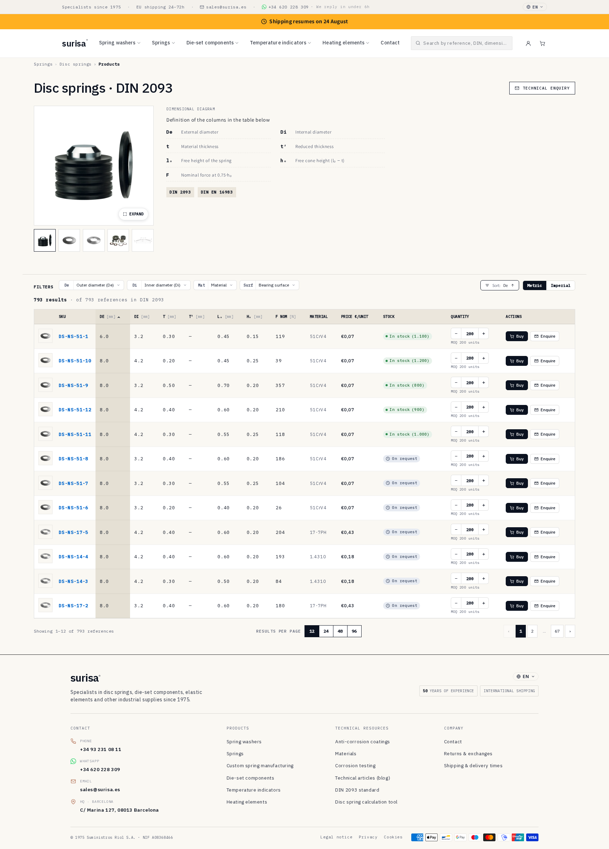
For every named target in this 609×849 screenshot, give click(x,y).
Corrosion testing (355, 765)
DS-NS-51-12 (75, 409)
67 (557, 631)
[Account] (528, 43)
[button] (461, 43)
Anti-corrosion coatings (362, 741)
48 (340, 631)
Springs (161, 42)
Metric (534, 285)
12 (311, 631)
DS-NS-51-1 (73, 336)
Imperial (561, 285)
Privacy (368, 837)
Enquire (548, 336)
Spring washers (117, 42)
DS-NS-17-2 (73, 605)
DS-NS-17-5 (73, 532)
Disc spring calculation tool (366, 802)
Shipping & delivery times (473, 765)
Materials (345, 753)
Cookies (393, 837)
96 (354, 631)
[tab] (45, 240)
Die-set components (210, 42)
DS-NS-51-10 (75, 360)
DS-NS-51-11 (75, 434)
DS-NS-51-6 (73, 507)
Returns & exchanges (468, 753)
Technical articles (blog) (362, 778)
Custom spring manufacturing (260, 765)
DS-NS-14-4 (73, 556)
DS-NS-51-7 (73, 483)
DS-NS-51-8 (73, 458)
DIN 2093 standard (357, 790)
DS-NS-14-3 (73, 581)
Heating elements (343, 42)
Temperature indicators (278, 42)
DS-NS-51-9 (73, 385)
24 (326, 631)
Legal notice (336, 837)
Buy (520, 336)
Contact (390, 42)
